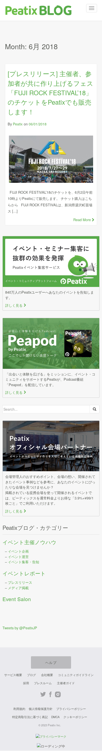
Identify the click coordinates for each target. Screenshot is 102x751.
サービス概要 (13, 675)
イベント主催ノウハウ (29, 542)
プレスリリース (20, 582)
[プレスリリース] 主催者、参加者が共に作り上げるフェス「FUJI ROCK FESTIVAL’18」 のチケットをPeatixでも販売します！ (50, 92)
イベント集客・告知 (23, 561)
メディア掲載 (18, 587)
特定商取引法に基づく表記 (30, 717)
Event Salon (16, 599)
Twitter (43, 694)
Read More (82, 219)
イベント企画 (18, 551)
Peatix (18, 123)
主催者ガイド (66, 683)
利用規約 (19, 709)
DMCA (55, 717)
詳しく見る (15, 305)
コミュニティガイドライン (76, 675)
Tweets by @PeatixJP (19, 627)
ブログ (31, 675)
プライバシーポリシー (71, 709)
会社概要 (47, 675)
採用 (26, 683)
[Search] (95, 409)
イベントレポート (24, 573)
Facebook (50, 694)
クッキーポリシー (75, 717)
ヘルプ (51, 662)
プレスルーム (43, 683)
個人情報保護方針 (40, 709)
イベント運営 (18, 556)
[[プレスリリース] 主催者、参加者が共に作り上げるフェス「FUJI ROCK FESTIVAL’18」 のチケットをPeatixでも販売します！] (51, 159)
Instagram (58, 694)
